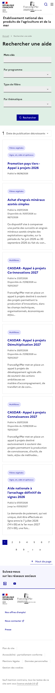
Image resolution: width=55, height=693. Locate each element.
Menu (52, 4)
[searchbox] (8, 75)
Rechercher (29, 117)
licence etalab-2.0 (26, 683)
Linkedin (5, 583)
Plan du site (8, 648)
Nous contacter (13, 621)
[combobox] (27, 74)
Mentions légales (11, 661)
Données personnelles (36, 661)
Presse (8, 629)
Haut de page (43, 561)
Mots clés (9, 55)
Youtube (14, 583)
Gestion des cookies (12, 667)
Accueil (5, 36)
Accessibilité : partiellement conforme (22, 654)
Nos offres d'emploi (15, 612)
